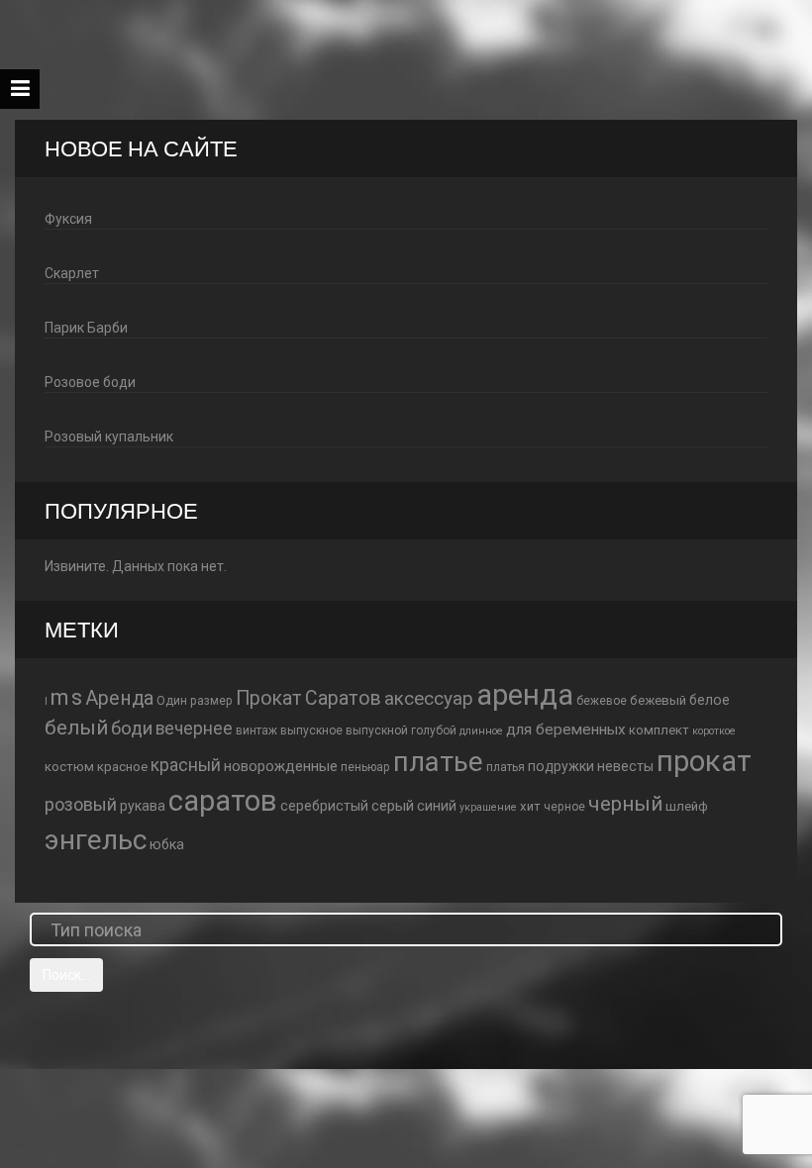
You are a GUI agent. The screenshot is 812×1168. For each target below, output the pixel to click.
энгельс (96, 840)
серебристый (324, 806)
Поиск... (66, 975)
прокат (704, 761)
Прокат (269, 698)
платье (438, 761)
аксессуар (428, 699)
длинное (481, 731)
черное (564, 807)
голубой (434, 730)
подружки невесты (591, 766)
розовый (81, 804)
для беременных (566, 729)
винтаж (256, 730)
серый (392, 806)
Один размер (194, 701)
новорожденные (281, 766)
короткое (714, 731)
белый (76, 727)
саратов (222, 801)
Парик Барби (86, 328)
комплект (659, 730)
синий (437, 806)
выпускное (311, 730)
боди (131, 728)
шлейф (686, 806)
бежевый (658, 700)
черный (625, 804)
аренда (524, 695)
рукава (142, 806)
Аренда (119, 698)
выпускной (377, 730)
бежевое (601, 701)
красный (186, 765)
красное (122, 766)
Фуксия (68, 219)
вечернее (194, 728)
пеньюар (365, 767)
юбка (167, 844)
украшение (488, 807)
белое (709, 700)
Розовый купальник (109, 436)
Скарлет (72, 273)
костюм (69, 766)
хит (530, 806)
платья (505, 767)
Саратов (343, 698)
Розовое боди (90, 382)
